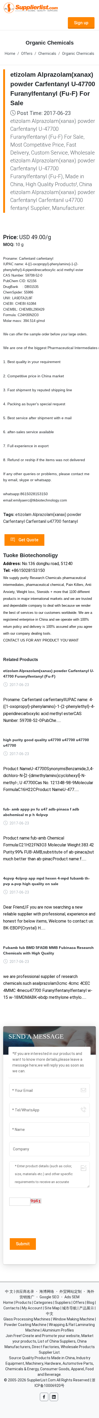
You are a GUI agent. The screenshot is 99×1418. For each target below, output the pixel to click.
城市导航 (69, 1308)
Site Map (52, 1308)
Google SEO (49, 1297)
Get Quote (27, 539)
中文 (49, 1313)
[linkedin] (54, 1397)
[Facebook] (44, 1397)
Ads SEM (71, 1297)
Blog (90, 1302)
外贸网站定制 (70, 1291)
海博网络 (46, 1291)
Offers (26, 53)
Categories (43, 1302)
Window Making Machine (73, 1319)
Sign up (81, 22)
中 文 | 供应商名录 (19, 1291)
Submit (23, 1243)
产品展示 (86, 1308)
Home (10, 53)
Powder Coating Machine (25, 1325)
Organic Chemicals (78, 53)
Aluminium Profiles (58, 1330)
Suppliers (63, 1302)
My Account (32, 1308)
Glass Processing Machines (26, 1319)
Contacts (11, 1308)
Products (23, 1302)
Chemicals (47, 53)
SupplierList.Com (41, 1380)
